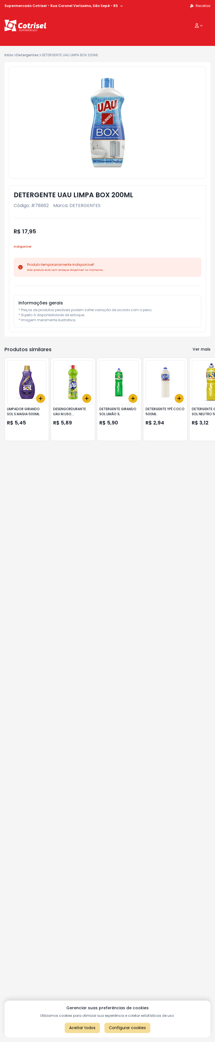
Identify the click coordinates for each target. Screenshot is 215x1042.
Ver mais (202, 349)
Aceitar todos (82, 1028)
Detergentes (27, 55)
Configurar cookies (127, 1028)
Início (8, 55)
